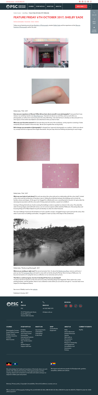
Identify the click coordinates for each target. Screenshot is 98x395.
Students (37, 21)
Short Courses (10, 339)
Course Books (54, 328)
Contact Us (67, 341)
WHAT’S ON (50, 6)
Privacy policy (16, 383)
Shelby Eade (56, 25)
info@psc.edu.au (10, 1)
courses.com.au (52, 383)
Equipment (53, 330)
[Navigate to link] (80, 1)
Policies (66, 350)
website (35, 289)
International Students (27, 337)
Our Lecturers (68, 339)
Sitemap (8, 383)
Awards (66, 335)
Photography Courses (12, 330)
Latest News (38, 331)
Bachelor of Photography (41, 25)
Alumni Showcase (69, 331)
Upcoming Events (40, 330)
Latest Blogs (25, 13)
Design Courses (10, 334)
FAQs (66, 330)
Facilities (23, 330)
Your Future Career (26, 333)
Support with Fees (26, 346)
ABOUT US (58, 6)
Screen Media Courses (12, 332)
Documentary (27, 21)
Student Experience (26, 331)
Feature (32, 21)
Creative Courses (17, 13)
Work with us (68, 337)
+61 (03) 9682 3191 (19, 1)
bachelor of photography (19, 21)
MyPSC (81, 330)
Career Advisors (25, 339)
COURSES (31, 6)
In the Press (38, 335)
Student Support (25, 344)
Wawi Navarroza (38, 116)
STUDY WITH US (40, 6)
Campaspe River (28, 273)
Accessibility (31, 383)
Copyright (24, 383)
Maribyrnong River (63, 271)
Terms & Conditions (41, 383)
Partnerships (24, 335)
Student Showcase (69, 333)
